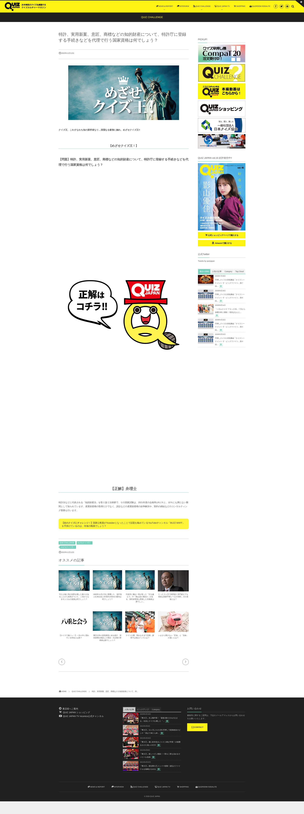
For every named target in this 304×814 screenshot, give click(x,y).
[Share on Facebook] (276, 6)
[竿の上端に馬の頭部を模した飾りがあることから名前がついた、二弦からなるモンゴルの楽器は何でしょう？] (74, 589)
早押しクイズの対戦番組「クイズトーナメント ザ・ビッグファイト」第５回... (230, 327)
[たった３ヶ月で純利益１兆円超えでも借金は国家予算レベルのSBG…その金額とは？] (173, 591)
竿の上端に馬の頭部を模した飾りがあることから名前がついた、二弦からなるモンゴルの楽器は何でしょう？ (74, 596)
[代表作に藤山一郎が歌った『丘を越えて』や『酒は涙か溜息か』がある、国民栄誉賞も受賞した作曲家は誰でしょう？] (140, 588)
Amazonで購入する (223, 243)
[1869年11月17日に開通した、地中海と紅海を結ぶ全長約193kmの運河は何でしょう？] (107, 588)
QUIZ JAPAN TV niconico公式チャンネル (83, 716)
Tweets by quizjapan (206, 261)
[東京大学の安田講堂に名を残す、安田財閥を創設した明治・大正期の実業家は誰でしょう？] (107, 629)
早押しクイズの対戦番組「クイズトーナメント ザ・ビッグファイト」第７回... (230, 283)
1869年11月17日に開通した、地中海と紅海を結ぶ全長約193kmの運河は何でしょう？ (107, 596)
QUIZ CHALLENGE (67, 543)
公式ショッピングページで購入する (223, 235)
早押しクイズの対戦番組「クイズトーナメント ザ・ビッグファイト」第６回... (230, 298)
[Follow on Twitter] (281, 6)
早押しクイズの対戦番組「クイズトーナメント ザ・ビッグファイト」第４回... (230, 341)
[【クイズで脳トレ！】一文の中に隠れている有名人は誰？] (74, 630)
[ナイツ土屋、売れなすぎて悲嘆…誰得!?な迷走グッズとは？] (140, 632)
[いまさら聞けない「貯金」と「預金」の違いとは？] (173, 630)
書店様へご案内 (70, 708)
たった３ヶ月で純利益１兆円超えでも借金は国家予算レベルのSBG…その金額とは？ (173, 596)
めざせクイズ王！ (85, 543)
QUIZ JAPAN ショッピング (76, 712)
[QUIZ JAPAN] (25, 6)
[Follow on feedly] (287, 6)
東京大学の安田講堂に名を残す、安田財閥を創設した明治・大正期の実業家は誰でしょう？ (107, 638)
